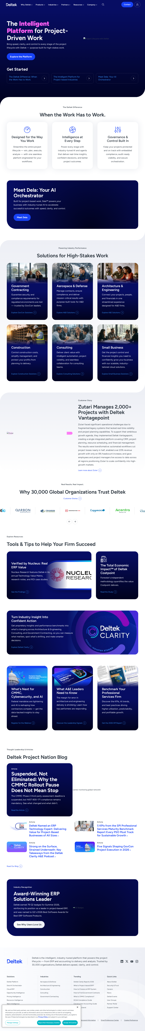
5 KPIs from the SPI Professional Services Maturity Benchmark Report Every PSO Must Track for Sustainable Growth (117, 830)
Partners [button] (65, 5)
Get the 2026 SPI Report (112, 723)
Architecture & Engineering (50, 985)
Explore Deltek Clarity (20, 647)
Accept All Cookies (70, 1023)
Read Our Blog (12, 866)
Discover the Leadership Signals (69, 723)
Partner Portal (112, 1004)
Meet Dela (22, 217)
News (109, 993)
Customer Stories (70, 498)
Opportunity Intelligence (16, 993)
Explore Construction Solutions (23, 374)
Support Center (112, 1007)
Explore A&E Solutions (111, 312)
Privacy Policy (43, 1017)
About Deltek (112, 982)
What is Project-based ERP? (84, 985)
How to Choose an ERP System (85, 989)
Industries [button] (53, 5)
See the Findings (18, 592)
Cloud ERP (10, 989)
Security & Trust (113, 985)
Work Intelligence (13, 1004)
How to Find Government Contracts (87, 993)
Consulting (44, 993)
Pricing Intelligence (14, 996)
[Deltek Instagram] (136, 961)
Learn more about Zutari (88, 470)
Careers (110, 989)
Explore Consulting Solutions (68, 374)
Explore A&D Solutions (66, 312)
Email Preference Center (110, 1020)
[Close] (77, 1007)
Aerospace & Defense (48, 982)
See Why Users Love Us (29, 924)
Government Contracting (49, 996)
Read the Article (17, 810)
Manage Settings (12, 1023)
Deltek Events (112, 996)
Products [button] (40, 5)
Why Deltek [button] (27, 5)
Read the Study (106, 592)
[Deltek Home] (12, 4)
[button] (69, 521)
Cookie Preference (131, 1020)
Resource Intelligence (15, 1000)
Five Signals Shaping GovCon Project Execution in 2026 (115, 848)
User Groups (111, 1000)
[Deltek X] (127, 961)
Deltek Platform (12, 982)
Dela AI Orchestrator (14, 985)
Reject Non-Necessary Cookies (49, 1023)
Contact (127, 5)
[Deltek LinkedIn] (122, 961)
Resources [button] (79, 5)
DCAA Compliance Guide (83, 1000)
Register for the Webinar (21, 723)
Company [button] (92, 5)
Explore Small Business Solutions (115, 374)
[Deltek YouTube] (131, 961)
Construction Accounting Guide (85, 1004)
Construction (45, 989)
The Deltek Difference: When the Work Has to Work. (23, 78)
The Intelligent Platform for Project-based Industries (67, 78)
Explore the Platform (21, 56)
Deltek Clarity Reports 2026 (84, 982)
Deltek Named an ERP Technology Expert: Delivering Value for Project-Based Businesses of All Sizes (47, 830)
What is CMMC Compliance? (84, 996)
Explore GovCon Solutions (22, 312)
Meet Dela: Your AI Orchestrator (107, 78)
